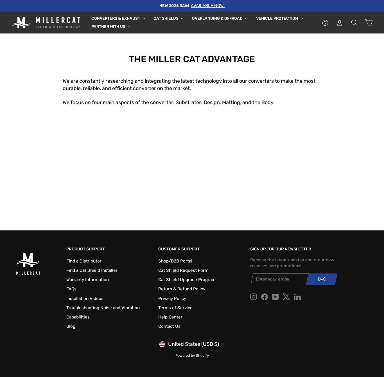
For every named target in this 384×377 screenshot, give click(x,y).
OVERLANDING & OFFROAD (217, 18)
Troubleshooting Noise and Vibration (103, 307)
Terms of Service (175, 307)
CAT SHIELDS (166, 18)
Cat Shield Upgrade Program (187, 279)
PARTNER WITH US (108, 26)
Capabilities (78, 317)
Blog (70, 326)
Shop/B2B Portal (175, 261)
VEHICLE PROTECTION (277, 18)
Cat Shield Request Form (183, 270)
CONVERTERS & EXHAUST (116, 18)
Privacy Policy (172, 298)
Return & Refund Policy (181, 288)
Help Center (170, 317)
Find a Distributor (83, 261)
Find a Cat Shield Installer (92, 270)
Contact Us (169, 326)
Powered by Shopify (192, 355)
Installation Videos (84, 298)
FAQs (71, 288)
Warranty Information (87, 279)
